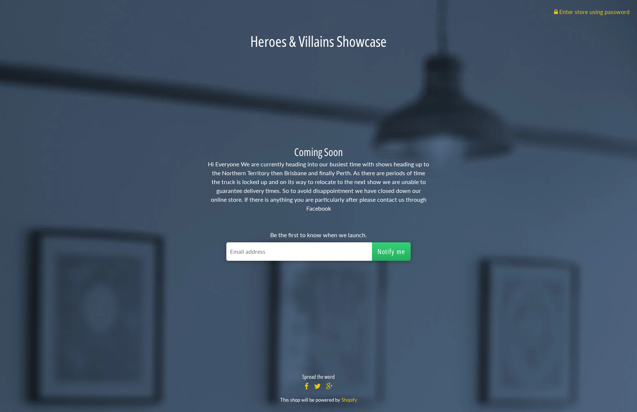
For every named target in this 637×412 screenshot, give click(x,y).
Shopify (349, 400)
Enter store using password (594, 11)
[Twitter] (317, 386)
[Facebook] (306, 386)
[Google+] (329, 386)
